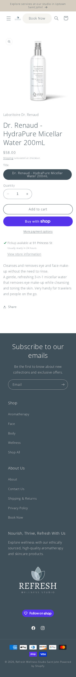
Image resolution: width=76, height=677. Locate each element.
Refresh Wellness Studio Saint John (37, 661)
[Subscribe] (63, 384)
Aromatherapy (18, 414)
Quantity (9, 185)
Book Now (37, 18)
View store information (24, 254)
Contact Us (16, 489)
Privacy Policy (18, 508)
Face (11, 424)
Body (12, 433)
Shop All (14, 452)
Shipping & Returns (22, 498)
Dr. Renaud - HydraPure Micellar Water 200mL (37, 174)
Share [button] (12, 307)
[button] (8, 18)
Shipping (8, 158)
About (12, 479)
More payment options (38, 231)
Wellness (14, 443)
